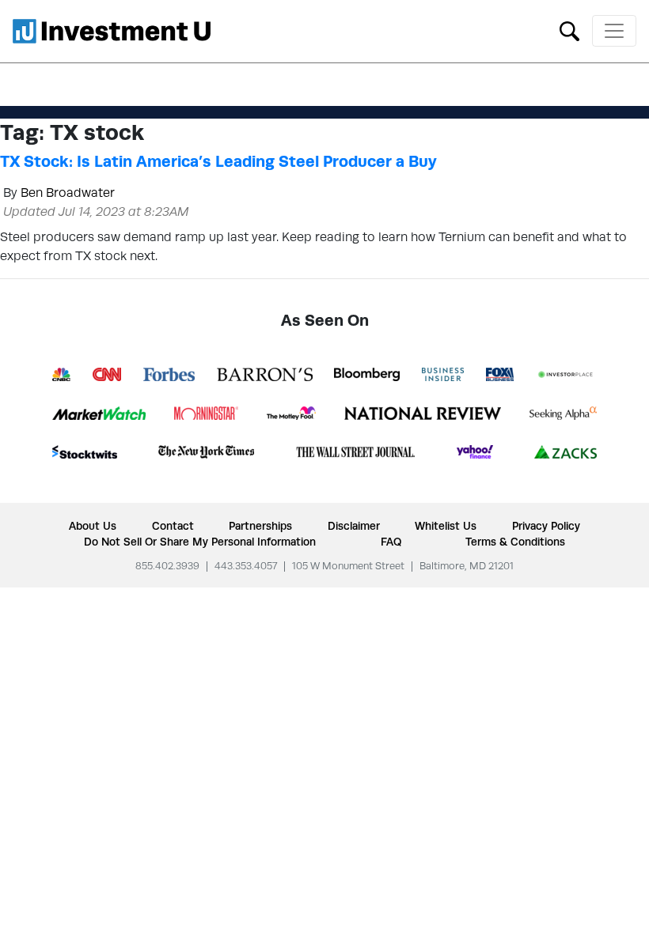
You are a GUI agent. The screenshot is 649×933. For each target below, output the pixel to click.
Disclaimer (354, 525)
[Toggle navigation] (614, 31)
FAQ (391, 541)
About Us (92, 525)
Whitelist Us (445, 525)
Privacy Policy (546, 525)
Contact (173, 525)
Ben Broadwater (68, 192)
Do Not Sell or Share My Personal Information (200, 541)
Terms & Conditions (515, 541)
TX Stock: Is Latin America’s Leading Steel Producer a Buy (218, 161)
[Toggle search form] (569, 29)
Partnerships (260, 525)
